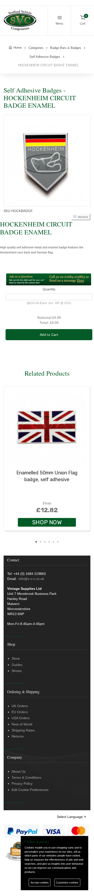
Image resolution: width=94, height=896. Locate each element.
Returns (18, 736)
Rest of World (22, 724)
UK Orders (20, 706)
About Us (19, 771)
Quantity (49, 289)
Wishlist (82, 217)
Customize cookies (67, 882)
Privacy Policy (22, 783)
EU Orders (20, 712)
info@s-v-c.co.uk (31, 579)
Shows (17, 671)
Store (16, 658)
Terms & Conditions (26, 777)
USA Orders (21, 718)
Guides (17, 665)
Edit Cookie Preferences (30, 790)
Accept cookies (40, 882)
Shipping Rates (23, 730)
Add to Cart (49, 335)
